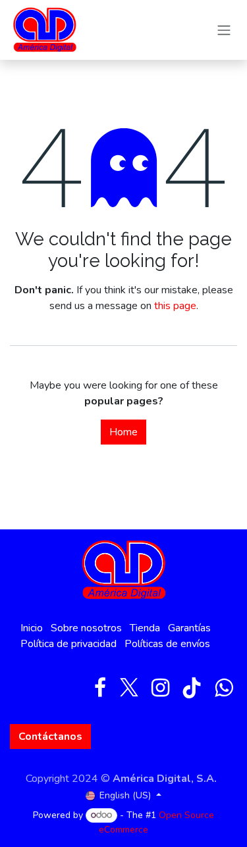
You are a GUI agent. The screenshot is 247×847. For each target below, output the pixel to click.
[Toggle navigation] (224, 29)
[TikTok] (191, 688)
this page (175, 306)
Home (123, 432)
